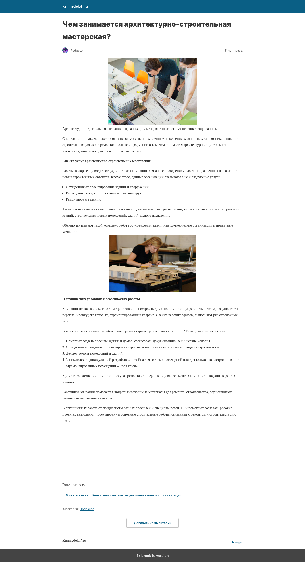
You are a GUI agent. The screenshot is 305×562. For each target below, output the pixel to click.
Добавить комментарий (152, 523)
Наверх (237, 542)
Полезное (87, 509)
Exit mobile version (152, 555)
